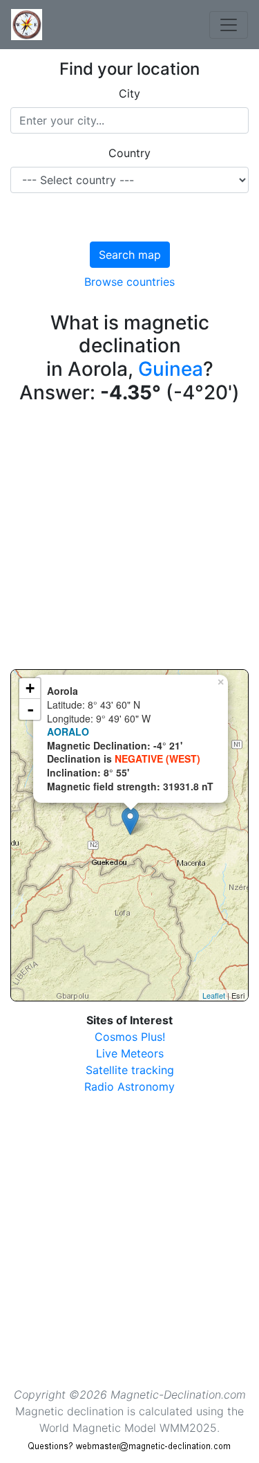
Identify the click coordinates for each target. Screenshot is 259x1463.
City (129, 93)
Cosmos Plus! (130, 1037)
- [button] (30, 709)
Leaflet (213, 995)
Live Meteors (130, 1053)
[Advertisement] (129, 539)
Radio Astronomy (129, 1086)
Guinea (170, 369)
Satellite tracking (130, 1070)
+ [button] (30, 688)
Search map (130, 255)
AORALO (68, 731)
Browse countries (129, 282)
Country (129, 153)
